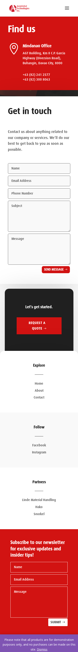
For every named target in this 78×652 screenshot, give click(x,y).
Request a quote (37, 325)
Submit (56, 622)
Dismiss (42, 649)
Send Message (54, 269)
